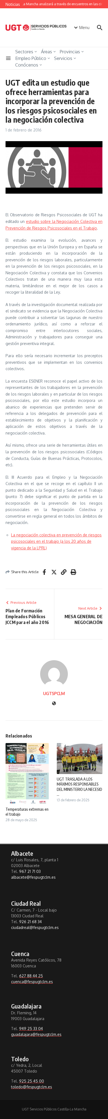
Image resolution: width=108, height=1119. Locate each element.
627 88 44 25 (31, 975)
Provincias (70, 51)
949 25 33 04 (31, 1028)
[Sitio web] (54, 703)
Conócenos (26, 65)
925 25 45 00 (31, 1081)
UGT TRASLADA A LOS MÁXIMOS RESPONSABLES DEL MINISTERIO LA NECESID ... (79, 787)
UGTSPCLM (54, 693)
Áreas (46, 51)
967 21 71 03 (30, 871)
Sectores (24, 51)
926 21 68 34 (30, 921)
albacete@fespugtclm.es (33, 877)
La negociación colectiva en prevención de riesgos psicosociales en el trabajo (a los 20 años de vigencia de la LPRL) (56, 541)
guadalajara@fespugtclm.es (36, 1034)
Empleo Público (30, 58)
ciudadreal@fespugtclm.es (35, 927)
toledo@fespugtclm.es (31, 1086)
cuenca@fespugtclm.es (32, 981)
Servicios (63, 58)
